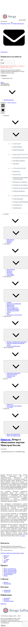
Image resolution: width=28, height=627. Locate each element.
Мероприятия (10, 239)
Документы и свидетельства (14, 314)
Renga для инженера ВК (10, 571)
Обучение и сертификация (14, 303)
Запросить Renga (8, 574)
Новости (9, 242)
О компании (7, 598)
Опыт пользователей (12, 307)
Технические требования (13, 373)
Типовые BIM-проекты (13, 309)
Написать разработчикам (13, 346)
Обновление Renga (12, 374)
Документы (10, 273)
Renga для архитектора (10, 568)
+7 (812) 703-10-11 (11, 102)
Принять (3, 625)
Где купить (10, 407)
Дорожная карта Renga (13, 310)
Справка (9, 302)
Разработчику (7, 590)
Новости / (6, 439)
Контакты (9, 272)
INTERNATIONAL (9, 100)
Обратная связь (11, 376)
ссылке (23, 535)
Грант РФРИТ (10, 275)
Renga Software (11, 269)
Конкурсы (9, 241)
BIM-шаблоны (10, 305)
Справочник (7, 591)
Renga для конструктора (10, 570)
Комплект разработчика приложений (17, 342)
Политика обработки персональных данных (12, 553)
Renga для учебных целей (13, 435)
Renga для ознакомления (13, 434)
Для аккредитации (9, 601)
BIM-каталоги (10, 306)
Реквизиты (3, 603)
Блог (8, 313)
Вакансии (9, 271)
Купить (6, 575)
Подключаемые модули (10, 573)
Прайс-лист (10, 404)
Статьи (9, 312)
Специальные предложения (14, 405)
